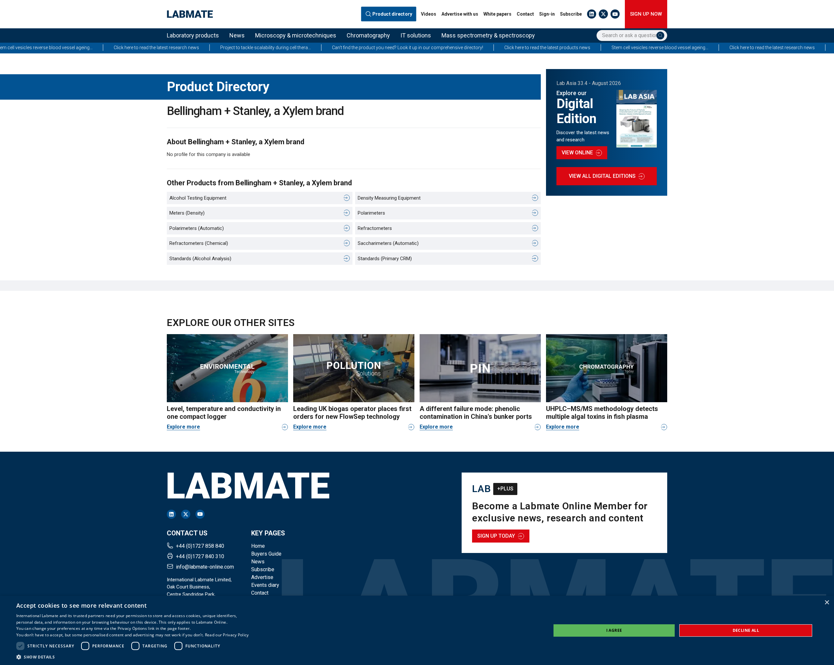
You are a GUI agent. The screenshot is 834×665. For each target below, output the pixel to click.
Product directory (392, 14)
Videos (428, 14)
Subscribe (571, 14)
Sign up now (646, 14)
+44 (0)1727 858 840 (200, 546)
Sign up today (496, 536)
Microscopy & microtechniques (295, 35)
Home (258, 546)
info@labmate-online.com (205, 567)
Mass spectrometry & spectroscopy (488, 35)
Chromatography (368, 35)
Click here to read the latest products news (504, 47)
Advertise (262, 577)
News (237, 35)
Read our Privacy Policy (227, 635)
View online (577, 152)
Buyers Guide (266, 554)
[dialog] (417, 630)
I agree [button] (614, 630)
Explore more (183, 427)
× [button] (826, 602)
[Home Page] (190, 14)
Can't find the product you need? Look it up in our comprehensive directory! (364, 47)
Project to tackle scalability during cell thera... (222, 47)
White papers (497, 14)
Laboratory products (193, 35)
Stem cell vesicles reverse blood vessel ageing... (616, 47)
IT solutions (415, 35)
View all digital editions (602, 176)
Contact (525, 14)
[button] (132, 657)
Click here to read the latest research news (113, 47)
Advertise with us (459, 14)
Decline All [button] (746, 630)
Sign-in (547, 14)
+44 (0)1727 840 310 (200, 556)
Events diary (265, 585)
